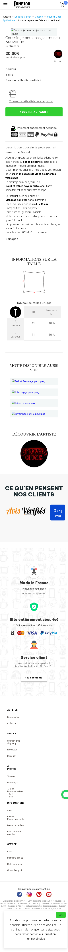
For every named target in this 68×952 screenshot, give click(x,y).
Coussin (39, 17)
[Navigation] (5, 4)
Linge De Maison (23, 17)
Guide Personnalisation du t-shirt (10, 792)
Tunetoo (10, 776)
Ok (61, 915)
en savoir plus (36, 938)
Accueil (7, 17)
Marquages (10, 782)
